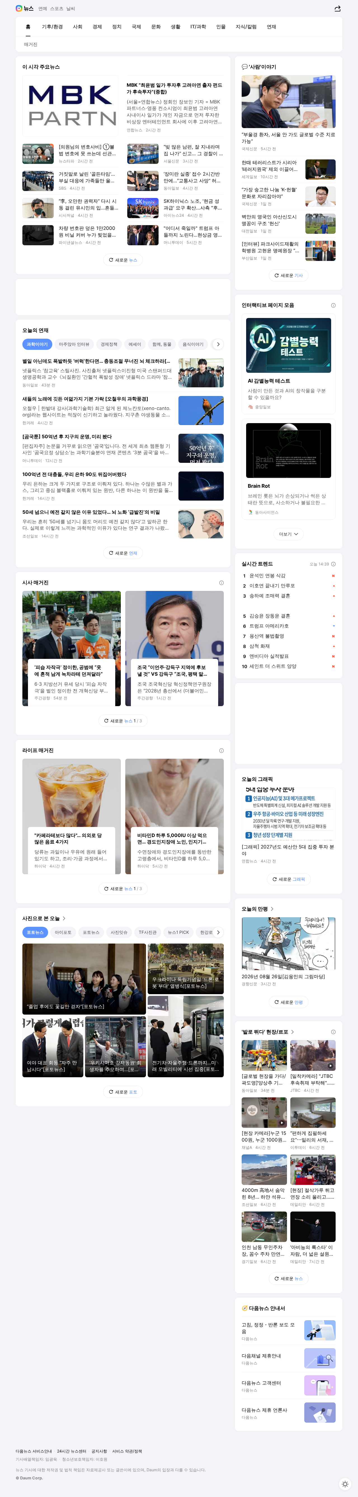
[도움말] (221, 583)
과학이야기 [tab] (37, 344)
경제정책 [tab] (109, 344)
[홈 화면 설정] (345, 1484)
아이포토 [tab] (63, 932)
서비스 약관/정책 (127, 1451)
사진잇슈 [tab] (119, 932)
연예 (42, 8)
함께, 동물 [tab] (161, 344)
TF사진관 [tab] (148, 932)
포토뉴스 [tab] (35, 932)
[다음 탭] (218, 344)
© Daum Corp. (29, 1477)
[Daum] (20, 8)
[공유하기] (336, 8)
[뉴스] (29, 8)
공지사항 (99, 1451)
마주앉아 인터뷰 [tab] (74, 344)
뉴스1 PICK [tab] (178, 932)
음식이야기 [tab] (193, 344)
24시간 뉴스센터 (71, 1451)
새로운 (126, 260)
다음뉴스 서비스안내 (34, 1451)
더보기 (285, 534)
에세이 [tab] (135, 344)
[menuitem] (28, 26)
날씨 (70, 8)
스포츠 (56, 8)
